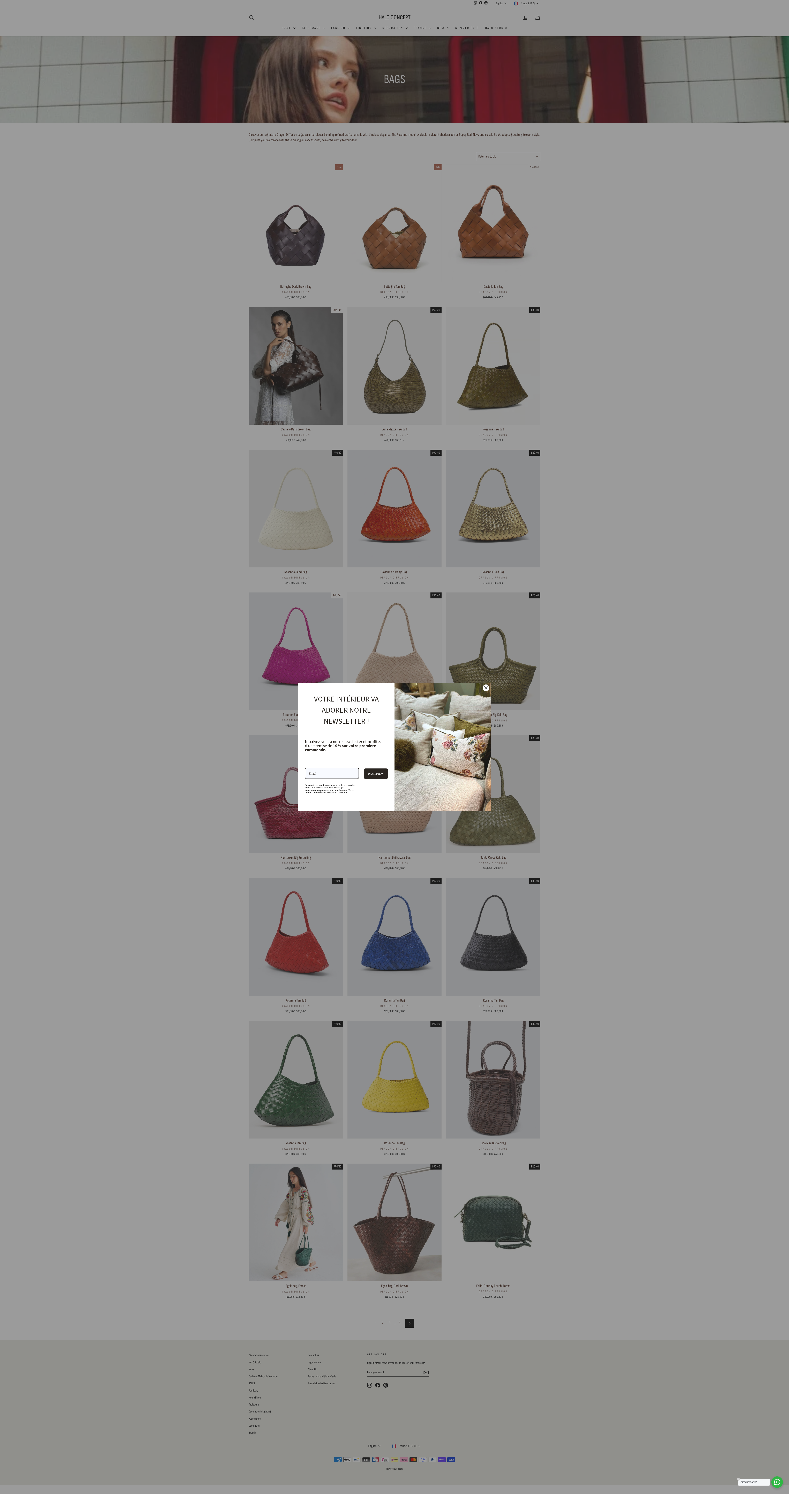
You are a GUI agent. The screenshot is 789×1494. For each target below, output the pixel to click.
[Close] (486, 688)
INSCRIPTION (376, 773)
